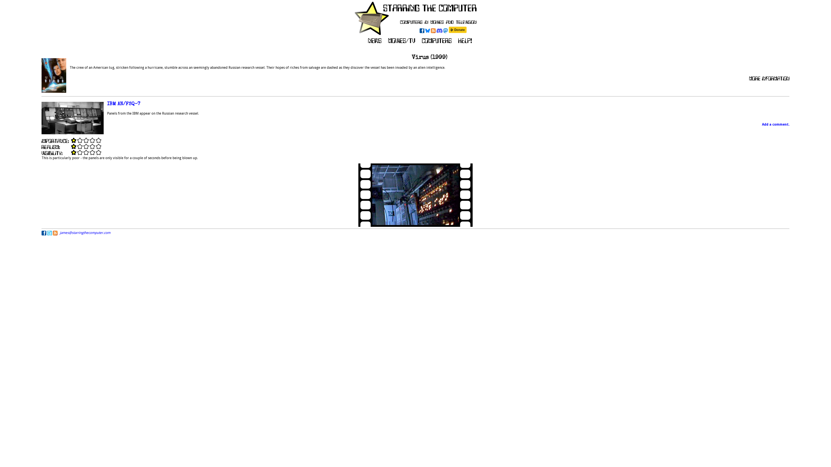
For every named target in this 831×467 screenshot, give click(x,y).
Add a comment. (775, 124)
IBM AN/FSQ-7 (123, 104)
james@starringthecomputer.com (85, 233)
